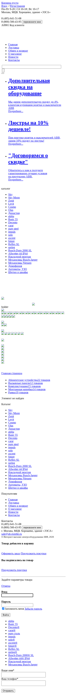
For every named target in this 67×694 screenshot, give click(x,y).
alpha (11, 216)
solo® (11, 639)
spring (11, 247)
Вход (4, 5)
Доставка (13, 47)
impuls (11, 231)
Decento (12, 222)
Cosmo (12, 206)
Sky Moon (14, 197)
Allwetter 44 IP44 (18, 253)
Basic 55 (13, 219)
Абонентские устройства (29, 380)
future (11, 241)
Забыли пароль (33, 608)
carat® (11, 630)
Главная (13, 44)
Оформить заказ (10, 553)
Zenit (11, 200)
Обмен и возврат (18, 50)
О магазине (15, 53)
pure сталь (14, 633)
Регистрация (17, 5)
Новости (13, 56)
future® (12, 645)
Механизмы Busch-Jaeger (22, 259)
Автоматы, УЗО (17, 269)
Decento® (13, 627)
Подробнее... (15, 111)
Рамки (18, 392)
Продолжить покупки (33, 553)
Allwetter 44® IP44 (19, 658)
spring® (12, 652)
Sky (10, 194)
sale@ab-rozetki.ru (11, 533)
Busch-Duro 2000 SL (20, 250)
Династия (14, 213)
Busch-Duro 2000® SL (21, 655)
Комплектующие (24, 386)
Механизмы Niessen (19, 262)
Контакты (14, 60)
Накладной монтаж (19, 256)
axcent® (12, 642)
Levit (11, 203)
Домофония (15, 266)
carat (10, 225)
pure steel (13, 228)
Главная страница (11, 373)
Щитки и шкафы (18, 272)
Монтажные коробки (27, 389)
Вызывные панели (25, 383)
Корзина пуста (9, 2)
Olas (10, 210)
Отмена (5, 585)
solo (10, 234)
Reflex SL (13, 244)
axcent (11, 238)
